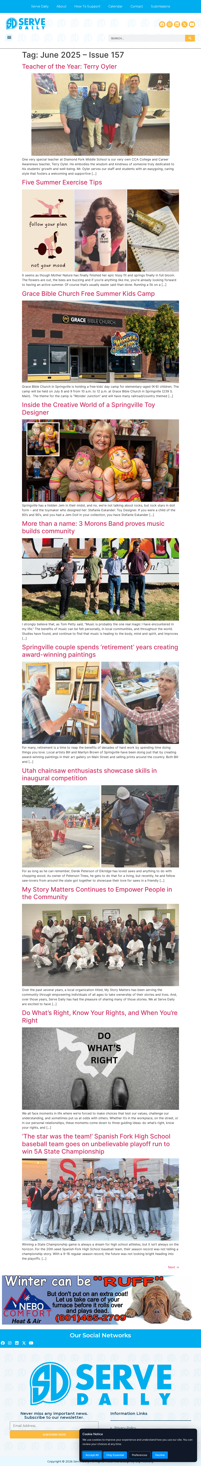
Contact (137, 6)
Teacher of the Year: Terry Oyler (69, 66)
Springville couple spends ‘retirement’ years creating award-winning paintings (100, 650)
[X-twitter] (184, 24)
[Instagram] (169, 24)
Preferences (139, 1455)
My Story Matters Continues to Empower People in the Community (97, 893)
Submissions (160, 6)
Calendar (115, 6)
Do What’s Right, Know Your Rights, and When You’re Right (100, 1016)
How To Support (87, 6)
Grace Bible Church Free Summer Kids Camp (88, 293)
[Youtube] (192, 24)
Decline (160, 1455)
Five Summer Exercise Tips (62, 182)
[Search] (190, 38)
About (62, 6)
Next (173, 1267)
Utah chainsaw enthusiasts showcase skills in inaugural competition (89, 774)
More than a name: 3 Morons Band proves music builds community (93, 527)
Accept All (92, 1455)
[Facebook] (162, 24)
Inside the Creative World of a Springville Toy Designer (88, 408)
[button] (9, 37)
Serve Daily (40, 6)
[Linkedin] (177, 24)
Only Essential (115, 1455)
